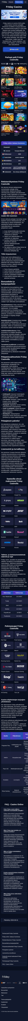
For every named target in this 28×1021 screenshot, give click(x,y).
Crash (15, 63)
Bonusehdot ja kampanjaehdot (10, 943)
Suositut (3, 63)
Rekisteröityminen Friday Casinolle (11, 940)
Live (10, 63)
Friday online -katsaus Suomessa (11, 936)
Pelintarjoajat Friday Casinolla (10, 961)
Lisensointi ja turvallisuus (9, 953)
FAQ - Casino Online (7, 964)
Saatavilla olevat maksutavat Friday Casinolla (11, 957)
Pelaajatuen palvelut (7, 949)
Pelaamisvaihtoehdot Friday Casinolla (12, 946)
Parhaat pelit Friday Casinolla (10, 933)
